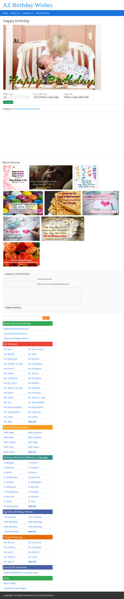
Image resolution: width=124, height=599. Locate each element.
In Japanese (34, 477)
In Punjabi (33, 491)
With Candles (35, 437)
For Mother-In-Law (13, 387)
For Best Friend (35, 349)
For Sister (8, 397)
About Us (15, 13)
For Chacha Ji (34, 542)
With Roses (9, 451)
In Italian (32, 472)
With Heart (33, 447)
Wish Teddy (10, 583)
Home (5, 13)
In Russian (9, 496)
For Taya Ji (9, 561)
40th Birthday (11, 526)
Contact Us (27, 13)
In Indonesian (11, 477)
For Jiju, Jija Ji (10, 383)
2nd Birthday (34, 517)
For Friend (33, 373)
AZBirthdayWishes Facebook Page (21, 572)
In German (9, 467)
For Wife (8, 421)
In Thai (31, 501)
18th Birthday (11, 521)
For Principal (34, 392)
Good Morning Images (15, 588)
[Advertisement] (62, 134)
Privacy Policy (42, 13)
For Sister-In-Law (36, 397)
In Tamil (8, 501)
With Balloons (35, 432)
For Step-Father (36, 407)
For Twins (8, 416)
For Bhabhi (9, 354)
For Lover (8, 552)
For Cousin (9, 368)
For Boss (32, 354)
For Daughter (34, 368)
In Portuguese (11, 491)
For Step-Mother (12, 412)
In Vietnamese (11, 506)
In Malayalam (35, 482)
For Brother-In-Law (13, 363)
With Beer (9, 437)
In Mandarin (10, 486)
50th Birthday (35, 526)
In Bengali (9, 462)
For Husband (34, 378)
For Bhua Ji (9, 542)
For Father (9, 373)
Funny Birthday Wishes (15, 333)
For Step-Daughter (13, 407)
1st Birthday (10, 517)
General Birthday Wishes (16, 338)
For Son (7, 402)
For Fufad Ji (9, 547)
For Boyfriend (10, 358)
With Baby (9, 432)
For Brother (34, 358)
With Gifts (9, 447)
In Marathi (33, 486)
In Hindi (8, 472)
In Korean (9, 482)
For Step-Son (34, 412)
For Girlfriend (10, 378)
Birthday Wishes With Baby (26, 108)
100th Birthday (11, 531)
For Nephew (34, 387)
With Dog (32, 442)
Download (8, 102)
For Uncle (33, 416)
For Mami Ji (33, 552)
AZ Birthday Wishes (27, 5)
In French (33, 462)
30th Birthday (35, 521)
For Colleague (35, 363)
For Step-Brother (36, 402)
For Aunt (8, 349)
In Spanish (33, 496)
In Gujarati (33, 467)
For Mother (33, 383)
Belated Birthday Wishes (16, 328)
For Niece (8, 392)
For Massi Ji (9, 556)
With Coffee (10, 442)
